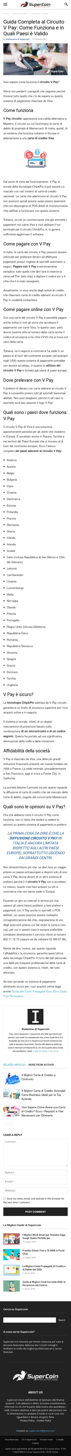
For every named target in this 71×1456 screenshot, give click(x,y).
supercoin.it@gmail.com (42, 1430)
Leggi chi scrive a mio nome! (46, 1051)
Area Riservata (11, 1439)
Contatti (60, 1439)
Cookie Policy (44, 1420)
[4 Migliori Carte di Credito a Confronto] (11, 1078)
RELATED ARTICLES (14, 1064)
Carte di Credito (19, 13)
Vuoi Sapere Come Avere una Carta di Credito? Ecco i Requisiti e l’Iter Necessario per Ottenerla (43, 1111)
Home (6, 13)
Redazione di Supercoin (18, 39)
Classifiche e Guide (39, 13)
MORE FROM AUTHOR (41, 1064)
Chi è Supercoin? (29, 1439)
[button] (5, 4)
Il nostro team (46, 1439)
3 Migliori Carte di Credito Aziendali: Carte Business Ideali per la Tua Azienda (43, 1094)
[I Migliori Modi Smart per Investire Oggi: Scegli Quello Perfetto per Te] (11, 1239)
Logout (35, 1443)
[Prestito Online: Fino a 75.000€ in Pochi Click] (11, 1254)
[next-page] (11, 1124)
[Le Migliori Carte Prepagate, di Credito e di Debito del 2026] (11, 1270)
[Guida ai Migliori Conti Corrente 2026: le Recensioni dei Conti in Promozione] (11, 1286)
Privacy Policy (27, 1420)
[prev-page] (5, 1124)
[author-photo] (35, 1024)
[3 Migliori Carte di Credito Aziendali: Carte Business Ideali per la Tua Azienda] (11, 1094)
